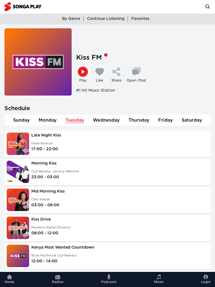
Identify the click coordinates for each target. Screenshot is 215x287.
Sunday (21, 120)
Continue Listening (105, 19)
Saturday (192, 120)
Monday (48, 120)
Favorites (140, 19)
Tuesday (75, 120)
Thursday (138, 120)
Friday (165, 120)
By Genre (71, 19)
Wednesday (106, 120)
